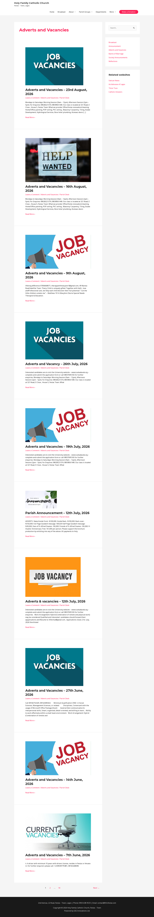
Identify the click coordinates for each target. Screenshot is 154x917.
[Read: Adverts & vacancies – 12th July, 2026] (53, 577)
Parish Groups (84, 12)
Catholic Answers (115, 92)
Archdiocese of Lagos (117, 84)
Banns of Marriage (116, 54)
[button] (128, 12)
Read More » (30, 117)
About (71, 12)
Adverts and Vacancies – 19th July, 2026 (57, 447)
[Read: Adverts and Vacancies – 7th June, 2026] (58, 832)
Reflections (113, 61)
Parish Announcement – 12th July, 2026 (57, 513)
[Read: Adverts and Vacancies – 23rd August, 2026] (54, 66)
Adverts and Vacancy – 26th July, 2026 (56, 364)
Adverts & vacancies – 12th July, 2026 (55, 601)
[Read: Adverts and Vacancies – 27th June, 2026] (54, 667)
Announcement (115, 46)
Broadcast (61, 12)
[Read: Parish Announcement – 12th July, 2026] (41, 499)
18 (59, 888)
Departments (101, 12)
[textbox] (123, 86)
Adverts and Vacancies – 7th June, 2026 (57, 855)
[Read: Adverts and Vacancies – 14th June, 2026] (58, 758)
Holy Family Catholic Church (31, 3)
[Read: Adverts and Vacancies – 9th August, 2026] (58, 251)
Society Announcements (118, 57)
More (112, 12)
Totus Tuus (113, 88)
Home (52, 12)
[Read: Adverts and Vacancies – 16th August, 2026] (58, 160)
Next (96, 888)
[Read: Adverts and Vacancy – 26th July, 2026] (54, 340)
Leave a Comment (32, 98)
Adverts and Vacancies (49, 98)
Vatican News (114, 80)
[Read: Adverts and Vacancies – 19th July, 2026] (58, 425)
